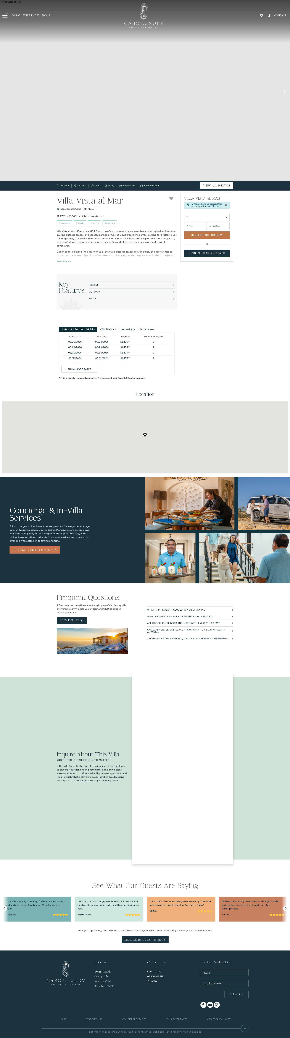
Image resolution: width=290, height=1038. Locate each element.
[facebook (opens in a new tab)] (203, 1005)
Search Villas (94, 1019)
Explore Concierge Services (35, 550)
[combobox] (207, 217)
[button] (5, 91)
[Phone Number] (269, 15)
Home (62, 1019)
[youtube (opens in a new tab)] (210, 1005)
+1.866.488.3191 (156, 976)
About (46, 15)
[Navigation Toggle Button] (5, 15)
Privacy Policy (103, 981)
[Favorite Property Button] (171, 198)
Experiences (31, 15)
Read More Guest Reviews (145, 939)
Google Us (101, 976)
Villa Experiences (176, 1019)
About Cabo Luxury (219, 1019)
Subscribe (236, 994)
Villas (16, 15)
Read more (63, 261)
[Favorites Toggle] (261, 15)
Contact (280, 15)
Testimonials (102, 971)
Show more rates (79, 369)
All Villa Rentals (104, 986)
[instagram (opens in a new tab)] (217, 1005)
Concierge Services (134, 1019)
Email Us (152, 981)
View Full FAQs (71, 620)
